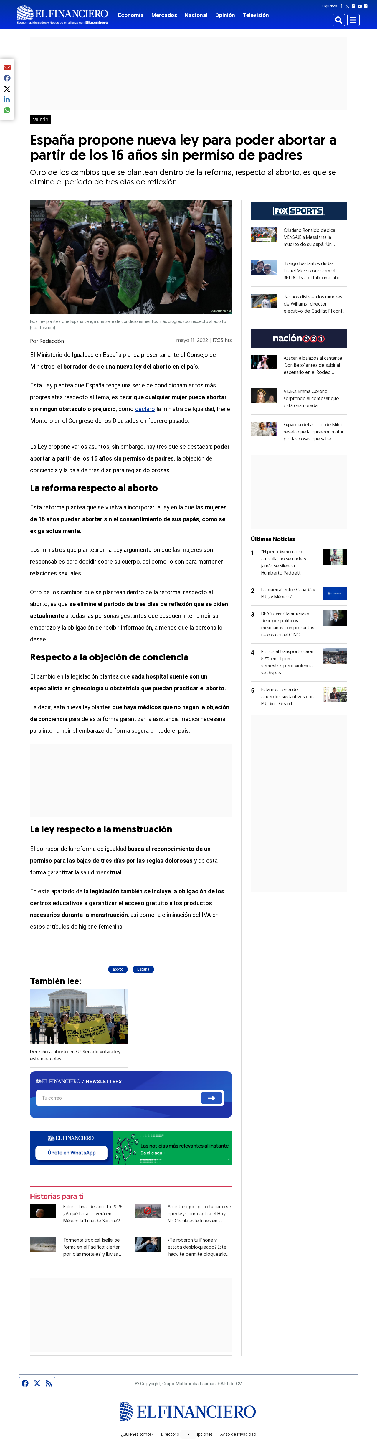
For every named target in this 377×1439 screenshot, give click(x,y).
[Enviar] (211, 1098)
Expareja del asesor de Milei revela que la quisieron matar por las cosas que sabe (313, 432)
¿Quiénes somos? (137, 1435)
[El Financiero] (62, 14)
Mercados (164, 15)
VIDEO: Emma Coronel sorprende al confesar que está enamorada (311, 399)
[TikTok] (367, 6)
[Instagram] (355, 6)
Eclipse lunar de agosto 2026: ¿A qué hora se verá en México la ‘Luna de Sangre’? (93, 1214)
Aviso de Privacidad (238, 1435)
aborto (118, 969)
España (143, 969)
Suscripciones (199, 1435)
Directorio (170, 1435)
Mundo (40, 120)
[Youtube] (361, 6)
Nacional (196, 15)
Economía (131, 15)
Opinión (225, 15)
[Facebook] (342, 6)
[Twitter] (348, 6)
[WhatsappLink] (131, 1147)
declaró (145, 408)
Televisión (256, 15)
